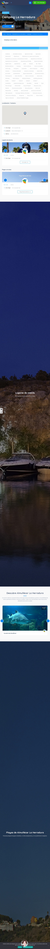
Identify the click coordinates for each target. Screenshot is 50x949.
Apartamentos (17, 63)
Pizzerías (7, 88)
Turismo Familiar (39, 95)
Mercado (36, 83)
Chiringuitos (16, 68)
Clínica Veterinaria (33, 68)
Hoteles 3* (28, 80)
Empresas (6, 12)
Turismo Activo (30, 95)
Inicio (4, 34)
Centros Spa (7, 68)
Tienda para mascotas (37, 93)
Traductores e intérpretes (10, 95)
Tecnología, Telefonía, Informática (22, 93)
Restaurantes (8, 90)
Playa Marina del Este (25, 176)
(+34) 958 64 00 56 (14, 133)
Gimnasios (7, 78)
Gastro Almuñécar (18, 75)
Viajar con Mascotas (9, 97)
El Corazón (25, 146)
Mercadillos (29, 83)
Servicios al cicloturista (36, 90)
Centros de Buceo (27, 66)
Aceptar (20, 947)
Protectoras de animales (17, 88)
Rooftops (16, 90)
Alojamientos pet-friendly (26, 61)
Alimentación (8, 56)
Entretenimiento (16, 73)
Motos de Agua (8, 85)
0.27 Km (12, 155)
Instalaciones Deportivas (19, 83)
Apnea (24, 63)
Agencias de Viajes (28, 53)
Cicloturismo (24, 68)
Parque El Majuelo (27, 85)
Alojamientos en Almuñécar (36, 58)
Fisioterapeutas (8, 75)
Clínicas (41, 68)
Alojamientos (16, 56)
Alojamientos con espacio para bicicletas (30, 56)
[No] (48, 945)
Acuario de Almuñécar (10, 633)
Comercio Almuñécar (16, 71)
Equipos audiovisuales (27, 73)
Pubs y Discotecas (28, 88)
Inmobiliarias (7, 83)
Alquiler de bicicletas (38, 61)
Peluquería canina (37, 85)
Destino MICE (39, 71)
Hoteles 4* (35, 80)
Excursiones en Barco (39, 73)
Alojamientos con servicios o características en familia (16, 58)
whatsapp (40, 2)
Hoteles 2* (21, 80)
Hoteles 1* (14, 80)
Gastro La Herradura (29, 75)
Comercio (7, 71)
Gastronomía (39, 75)
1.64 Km (12, 184)
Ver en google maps (16, 127)
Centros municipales (38, 66)
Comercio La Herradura (29, 71)
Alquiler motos (8, 63)
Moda (42, 83)
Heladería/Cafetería (26, 78)
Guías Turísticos (16, 78)
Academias (7, 53)
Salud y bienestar (24, 90)
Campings (29, 34)
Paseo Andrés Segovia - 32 (17, 130)
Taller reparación (8, 93)
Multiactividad (17, 85)
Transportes (21, 95)
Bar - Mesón (38, 63)
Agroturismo (38, 53)
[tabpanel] (25, 155)
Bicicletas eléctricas (9, 66)
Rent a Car (38, 88)
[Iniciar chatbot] (24, 943)
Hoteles (7, 80)
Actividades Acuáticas (17, 53)
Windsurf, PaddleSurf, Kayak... (23, 97)
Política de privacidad (28, 947)
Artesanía (31, 63)
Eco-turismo (7, 73)
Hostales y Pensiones (37, 78)
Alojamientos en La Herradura (19, 34)
